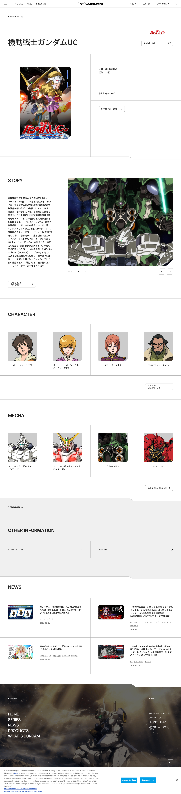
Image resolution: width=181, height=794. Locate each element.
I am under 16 (148, 780)
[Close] (177, 780)
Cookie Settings (129, 780)
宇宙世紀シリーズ (107, 93)
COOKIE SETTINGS (161, 727)
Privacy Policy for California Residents (20, 789)
